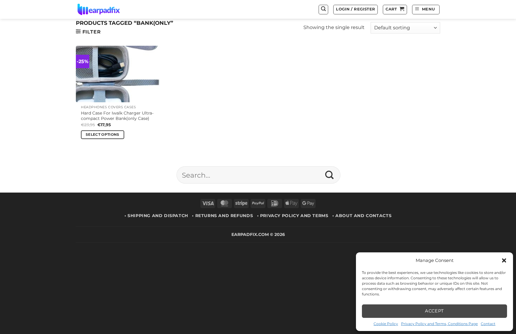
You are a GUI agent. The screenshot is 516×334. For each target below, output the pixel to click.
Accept (434, 311)
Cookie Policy (386, 323)
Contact (488, 323)
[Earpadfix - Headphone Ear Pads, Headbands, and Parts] (106, 9)
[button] (504, 260)
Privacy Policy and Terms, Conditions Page (439, 323)
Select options (102, 134)
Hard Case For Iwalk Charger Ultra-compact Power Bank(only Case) (117, 115)
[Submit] (329, 175)
